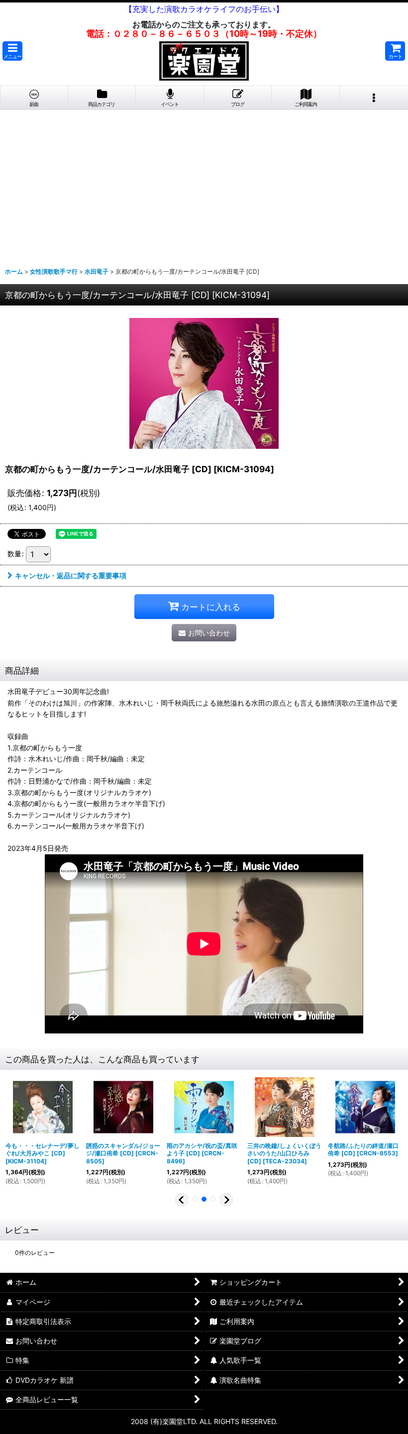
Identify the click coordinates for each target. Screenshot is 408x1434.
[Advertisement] (204, 184)
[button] (12, 51)
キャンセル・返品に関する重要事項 (70, 575)
